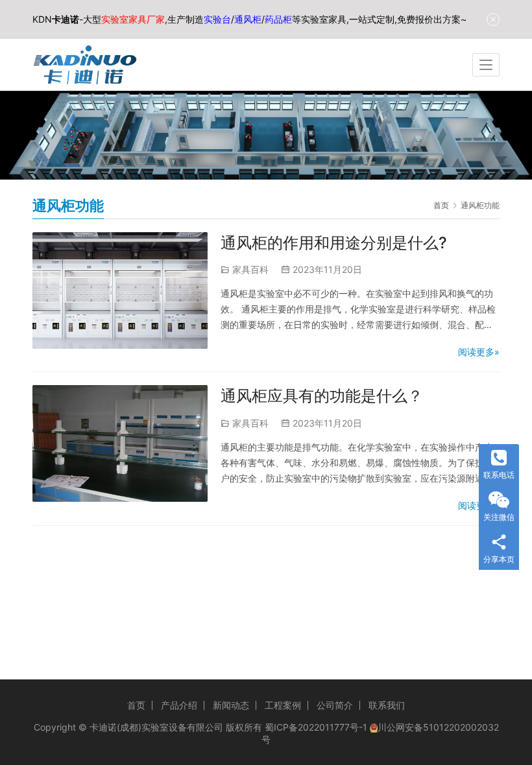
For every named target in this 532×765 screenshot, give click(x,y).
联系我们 (387, 705)
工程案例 (283, 705)
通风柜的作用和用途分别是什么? (334, 242)
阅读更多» (479, 351)
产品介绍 (179, 705)
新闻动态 (231, 705)
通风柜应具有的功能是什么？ (322, 395)
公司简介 (335, 705)
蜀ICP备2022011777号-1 (316, 727)
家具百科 (250, 269)
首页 (441, 205)
